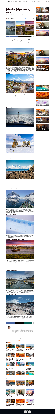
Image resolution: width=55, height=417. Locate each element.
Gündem (16, 1)
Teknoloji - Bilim (39, 117)
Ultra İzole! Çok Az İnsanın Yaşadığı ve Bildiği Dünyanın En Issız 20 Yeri (10, 349)
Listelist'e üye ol (20, 340)
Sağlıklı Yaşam (38, 50)
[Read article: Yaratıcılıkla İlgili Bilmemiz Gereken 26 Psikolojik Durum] (30, 346)
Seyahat (32, 1)
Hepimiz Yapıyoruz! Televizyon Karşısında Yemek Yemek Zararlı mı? (42, 129)
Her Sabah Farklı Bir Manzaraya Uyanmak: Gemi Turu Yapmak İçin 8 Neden (10, 386)
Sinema (29, 1)
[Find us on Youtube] (46, 1)
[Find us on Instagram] (45, 1)
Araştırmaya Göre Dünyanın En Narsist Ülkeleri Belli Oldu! (41, 105)
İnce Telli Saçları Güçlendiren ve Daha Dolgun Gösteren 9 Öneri (20, 395)
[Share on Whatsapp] (31, 36)
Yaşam (26, 1)
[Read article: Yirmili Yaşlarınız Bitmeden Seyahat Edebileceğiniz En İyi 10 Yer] (20, 364)
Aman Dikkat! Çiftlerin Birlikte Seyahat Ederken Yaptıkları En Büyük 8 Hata (29, 358)
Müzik (7, 402)
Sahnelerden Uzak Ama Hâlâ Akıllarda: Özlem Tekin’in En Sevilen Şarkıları (10, 404)
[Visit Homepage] (8, 1)
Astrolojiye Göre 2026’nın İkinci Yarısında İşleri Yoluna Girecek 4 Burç (30, 395)
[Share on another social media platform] (33, 36)
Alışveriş (23, 1)
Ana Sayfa (12, 1)
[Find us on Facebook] (25, 412)
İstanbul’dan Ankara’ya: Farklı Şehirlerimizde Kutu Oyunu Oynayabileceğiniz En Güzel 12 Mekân (42, 113)
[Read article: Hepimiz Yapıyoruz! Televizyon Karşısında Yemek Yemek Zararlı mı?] (42, 127)
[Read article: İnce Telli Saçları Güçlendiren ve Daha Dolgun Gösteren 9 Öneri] (20, 391)
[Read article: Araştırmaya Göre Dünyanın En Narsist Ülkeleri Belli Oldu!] (30, 401)
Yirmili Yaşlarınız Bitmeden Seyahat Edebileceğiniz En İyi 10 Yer (20, 368)
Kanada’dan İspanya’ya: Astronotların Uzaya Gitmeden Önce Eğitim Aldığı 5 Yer (42, 121)
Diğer (34, 1)
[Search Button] (48, 1)
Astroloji (38, 30)
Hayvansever (8, 356)
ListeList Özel (20, 1)
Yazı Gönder (38, 1)
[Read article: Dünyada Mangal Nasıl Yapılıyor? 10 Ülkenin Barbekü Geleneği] (30, 382)
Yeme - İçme (17, 402)
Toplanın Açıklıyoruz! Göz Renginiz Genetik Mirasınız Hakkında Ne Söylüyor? (42, 11)
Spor (37, 15)
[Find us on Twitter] (26, 412)
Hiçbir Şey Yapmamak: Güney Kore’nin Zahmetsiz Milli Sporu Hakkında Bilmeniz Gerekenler (41, 19)
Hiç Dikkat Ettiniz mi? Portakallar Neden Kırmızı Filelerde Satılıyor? (20, 404)
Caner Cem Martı (10, 18)
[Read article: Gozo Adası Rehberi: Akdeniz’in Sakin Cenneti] (30, 373)
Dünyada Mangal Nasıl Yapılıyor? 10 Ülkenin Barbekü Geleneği (29, 386)
